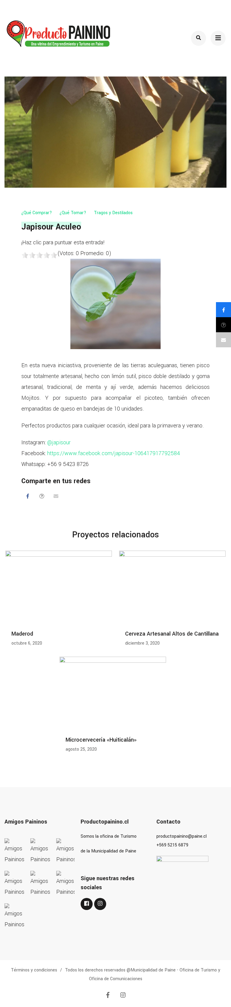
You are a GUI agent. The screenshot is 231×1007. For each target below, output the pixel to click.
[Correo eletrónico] (56, 496)
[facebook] (87, 904)
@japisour (59, 442)
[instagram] (100, 904)
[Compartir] (28, 496)
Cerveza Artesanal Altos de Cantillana (172, 634)
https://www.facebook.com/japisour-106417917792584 (113, 453)
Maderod (22, 634)
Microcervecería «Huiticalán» (101, 740)
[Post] (42, 496)
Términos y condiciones (34, 970)
